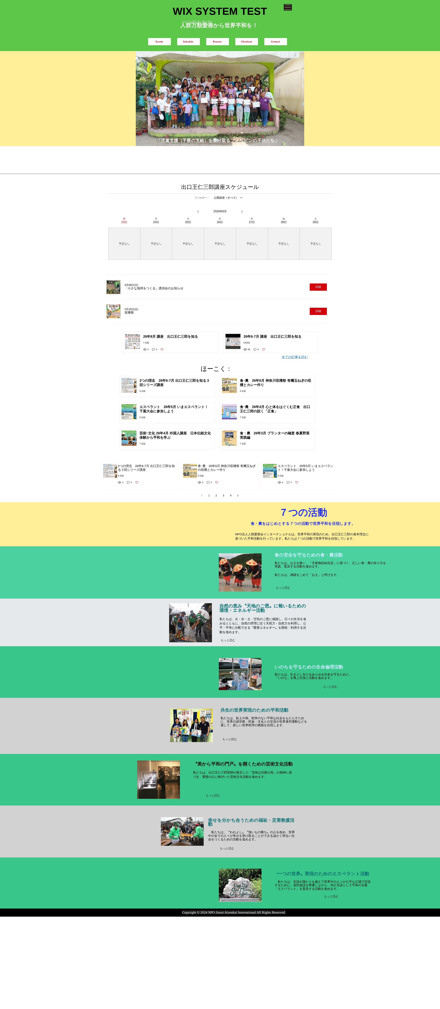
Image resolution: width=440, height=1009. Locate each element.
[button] (288, 7)
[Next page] (238, 495)
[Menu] (220, 103)
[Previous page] (202, 495)
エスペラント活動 (350, 873)
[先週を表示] (198, 212)
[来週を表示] (242, 212)
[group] (124, 238)
